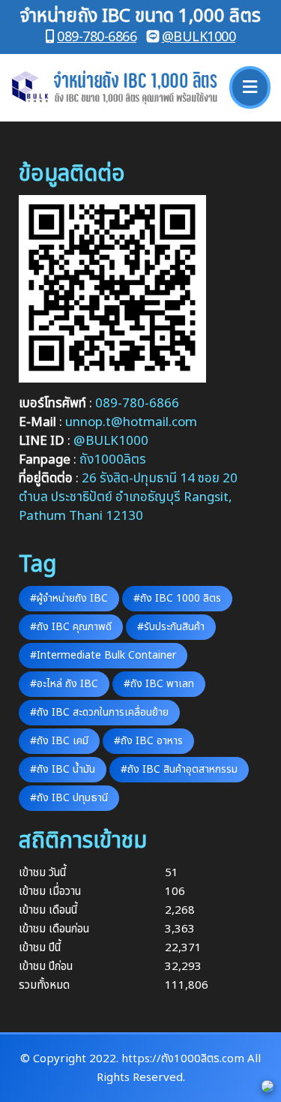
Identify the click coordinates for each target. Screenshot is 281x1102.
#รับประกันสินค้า (171, 627)
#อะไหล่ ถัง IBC (64, 684)
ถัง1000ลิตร (112, 460)
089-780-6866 (96, 37)
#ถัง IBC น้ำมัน (62, 769)
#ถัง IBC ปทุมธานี (69, 798)
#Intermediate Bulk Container (103, 655)
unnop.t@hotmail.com (131, 422)
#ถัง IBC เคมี (59, 741)
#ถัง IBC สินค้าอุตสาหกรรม (179, 769)
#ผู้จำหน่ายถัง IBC (69, 598)
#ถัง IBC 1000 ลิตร (177, 598)
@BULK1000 (199, 37)
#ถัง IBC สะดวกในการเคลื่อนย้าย (99, 712)
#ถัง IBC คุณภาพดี (71, 627)
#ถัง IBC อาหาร (148, 741)
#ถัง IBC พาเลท (159, 684)
